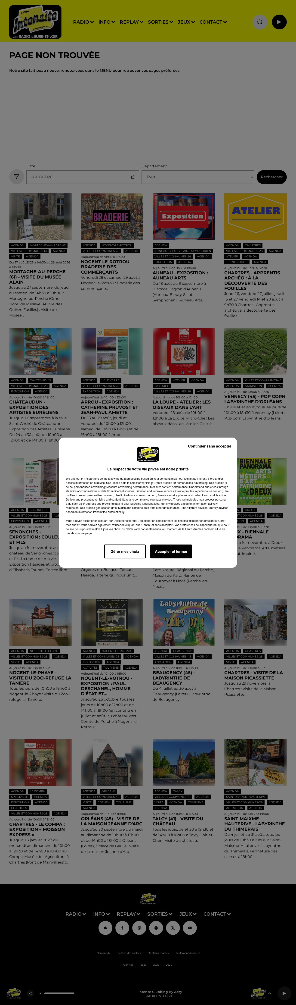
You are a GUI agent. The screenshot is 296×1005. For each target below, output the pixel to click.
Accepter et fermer (171, 551)
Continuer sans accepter (209, 446)
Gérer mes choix (125, 551)
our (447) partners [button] (87, 478)
